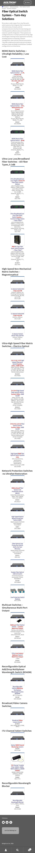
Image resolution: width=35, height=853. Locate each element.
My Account (6, 850)
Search (17, 850)
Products (6, 7)
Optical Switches (14, 7)
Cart (27, 848)
